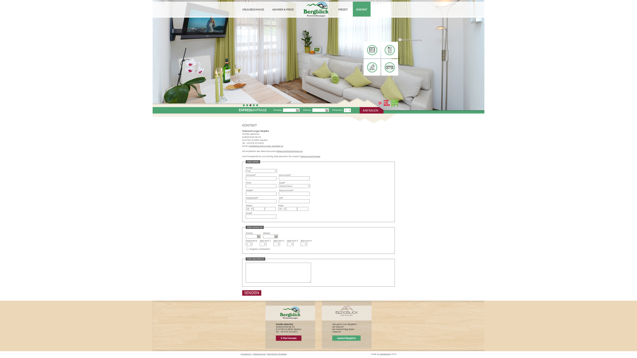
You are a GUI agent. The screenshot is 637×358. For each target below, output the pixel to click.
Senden (251, 293)
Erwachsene (251, 240)
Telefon (249, 205)
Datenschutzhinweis (310, 156)
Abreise (307, 110)
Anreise (277, 110)
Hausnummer (286, 190)
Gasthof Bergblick (346, 338)
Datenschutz (259, 354)
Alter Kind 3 (292, 240)
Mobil (280, 205)
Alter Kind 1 (265, 240)
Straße (249, 190)
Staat (282, 182)
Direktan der (372, 67)
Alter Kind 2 (278, 240)
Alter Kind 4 (306, 240)
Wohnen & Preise (283, 9)
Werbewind (385, 354)
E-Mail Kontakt (288, 338)
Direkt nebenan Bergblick (388, 50)
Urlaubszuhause (253, 9)
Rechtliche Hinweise (277, 354)
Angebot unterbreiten (259, 249)
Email (249, 213)
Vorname (251, 175)
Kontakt (361, 9)
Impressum (246, 354)
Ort (281, 198)
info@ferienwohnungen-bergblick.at (265, 146)
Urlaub (370, 50)
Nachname (285, 175)
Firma (248, 182)
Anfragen (370, 110)
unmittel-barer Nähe (390, 67)
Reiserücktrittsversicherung (289, 151)
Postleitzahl (252, 198)
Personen (337, 110)
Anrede (249, 167)
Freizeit (343, 9)
